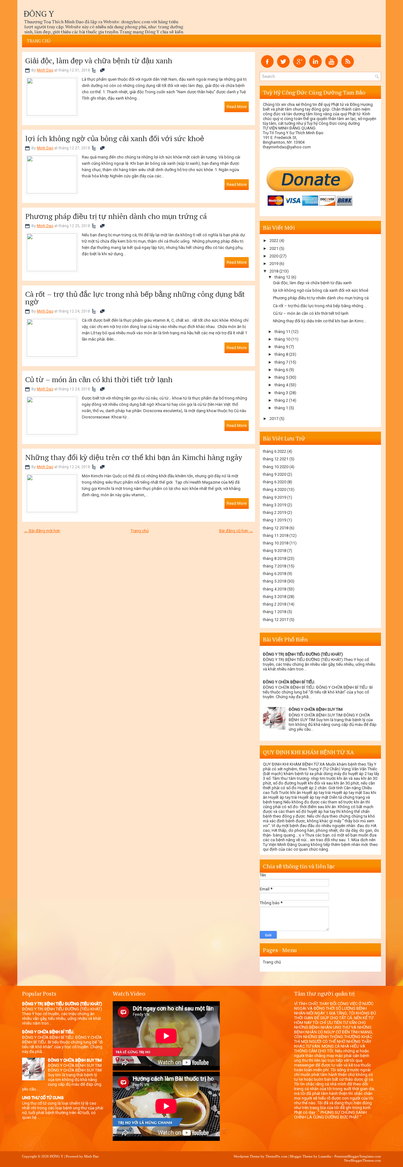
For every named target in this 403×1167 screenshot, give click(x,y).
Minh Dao (45, 70)
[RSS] (347, 66)
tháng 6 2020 (274, 482)
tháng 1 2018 (274, 611)
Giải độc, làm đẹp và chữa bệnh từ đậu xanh (98, 60)
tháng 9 (281, 346)
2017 (274, 418)
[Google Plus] (299, 66)
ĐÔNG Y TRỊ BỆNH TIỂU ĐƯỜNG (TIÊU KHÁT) (303, 654)
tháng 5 (281, 377)
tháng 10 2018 (275, 543)
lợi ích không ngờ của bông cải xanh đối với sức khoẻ (114, 138)
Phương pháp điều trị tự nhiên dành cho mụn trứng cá (116, 216)
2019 (274, 263)
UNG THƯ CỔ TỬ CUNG (43, 1097)
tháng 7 (281, 362)
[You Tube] (331, 66)
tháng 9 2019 (274, 497)
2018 (274, 271)
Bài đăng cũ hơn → (236, 530)
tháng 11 (282, 331)
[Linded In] (315, 66)
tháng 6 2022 (274, 451)
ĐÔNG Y (39, 13)
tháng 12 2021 (275, 459)
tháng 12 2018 (275, 528)
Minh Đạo (91, 1156)
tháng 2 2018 (274, 604)
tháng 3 (281, 392)
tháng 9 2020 (274, 474)
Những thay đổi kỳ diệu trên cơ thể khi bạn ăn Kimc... (319, 321)
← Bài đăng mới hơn (42, 530)
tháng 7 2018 (274, 566)
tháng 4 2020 (274, 489)
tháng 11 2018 (275, 535)
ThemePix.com (276, 1156)
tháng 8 (281, 354)
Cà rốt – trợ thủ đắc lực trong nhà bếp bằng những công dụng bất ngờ (135, 297)
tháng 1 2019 (274, 520)
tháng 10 (282, 339)
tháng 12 (282, 277)
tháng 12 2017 (275, 619)
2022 (274, 240)
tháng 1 (281, 407)
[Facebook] (267, 66)
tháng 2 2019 (274, 512)
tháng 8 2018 (274, 558)
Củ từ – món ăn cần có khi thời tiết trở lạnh (99, 379)
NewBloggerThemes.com (362, 1160)
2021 (274, 248)
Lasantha (324, 1156)
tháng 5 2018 (274, 581)
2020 (274, 256)
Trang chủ (38, 41)
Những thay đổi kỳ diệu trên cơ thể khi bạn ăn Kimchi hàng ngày (133, 457)
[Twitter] (283, 66)
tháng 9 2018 (274, 550)
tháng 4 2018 (274, 589)
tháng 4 (281, 384)
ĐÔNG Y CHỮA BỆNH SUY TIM (316, 709)
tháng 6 (281, 369)
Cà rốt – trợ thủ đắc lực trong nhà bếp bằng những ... (320, 305)
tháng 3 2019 (274, 505)
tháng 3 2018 (274, 596)
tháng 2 (281, 400)
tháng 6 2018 (274, 573)
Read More (237, 106)
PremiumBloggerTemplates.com (357, 1156)
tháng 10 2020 (275, 466)
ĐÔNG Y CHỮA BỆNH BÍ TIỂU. (289, 682)
